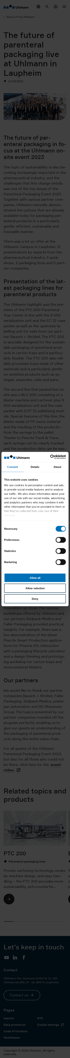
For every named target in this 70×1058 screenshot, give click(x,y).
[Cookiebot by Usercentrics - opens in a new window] (50, 457)
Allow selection (35, 588)
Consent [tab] (12, 466)
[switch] (61, 540)
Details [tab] (35, 466)
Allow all (35, 577)
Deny (35, 598)
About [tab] (57, 466)
